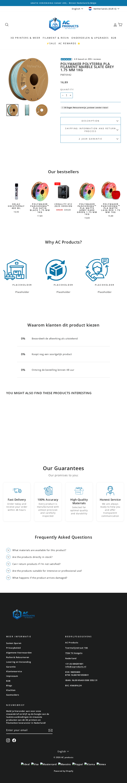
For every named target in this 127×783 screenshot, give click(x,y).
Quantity (67, 89)
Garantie (11, 666)
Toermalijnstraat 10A (76, 647)
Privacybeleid (13, 647)
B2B (113, 37)
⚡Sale (51, 43)
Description (91, 121)
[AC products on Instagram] (8, 740)
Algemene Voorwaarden (19, 652)
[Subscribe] (50, 730)
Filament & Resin (56, 37)
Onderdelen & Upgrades (90, 37)
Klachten (10, 690)
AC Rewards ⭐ (70, 43)
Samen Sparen (13, 643)
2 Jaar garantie (90, 139)
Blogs (9, 685)
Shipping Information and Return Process (90, 130)
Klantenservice (14, 671)
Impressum (12, 676)
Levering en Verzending (18, 662)
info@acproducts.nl (75, 666)
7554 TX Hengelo (73, 653)
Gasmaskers (12, 694)
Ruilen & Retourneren (17, 657)
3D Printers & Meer (25, 37)
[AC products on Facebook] (14, 740)
